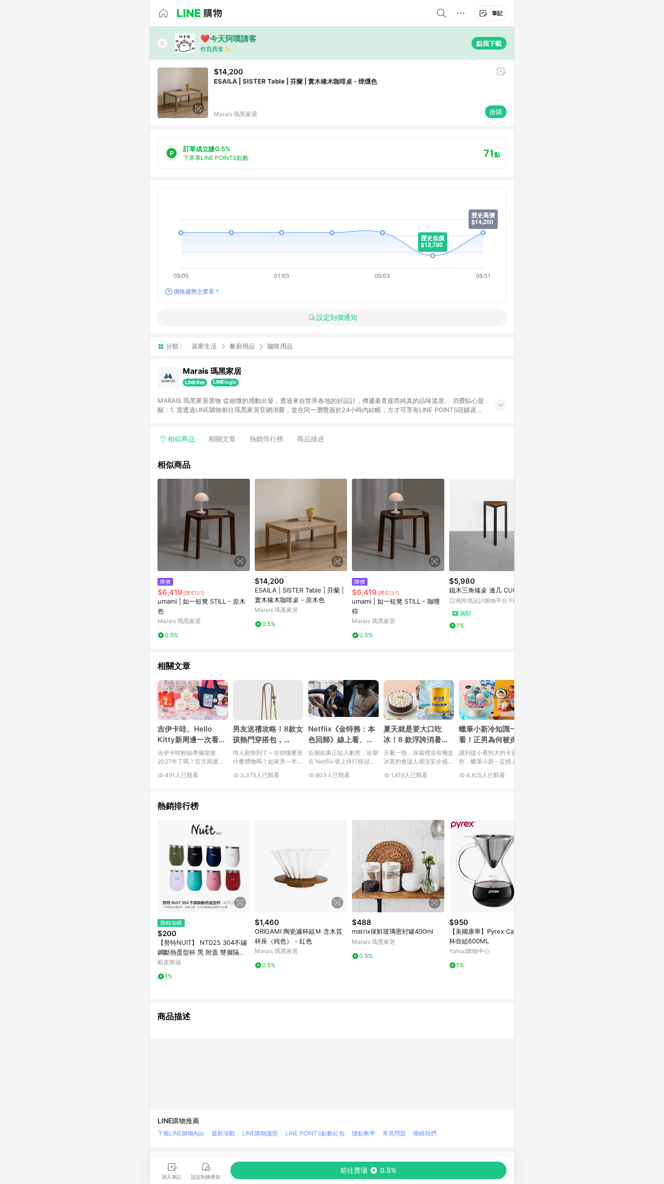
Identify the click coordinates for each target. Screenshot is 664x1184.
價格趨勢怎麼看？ (197, 291)
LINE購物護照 (260, 1133)
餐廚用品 (242, 346)
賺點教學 (363, 1133)
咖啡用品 (280, 346)
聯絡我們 (425, 1133)
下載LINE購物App (180, 1133)
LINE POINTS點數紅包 (315, 1133)
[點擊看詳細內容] (203, 525)
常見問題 (394, 1133)
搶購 (495, 112)
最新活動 (223, 1133)
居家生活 (204, 346)
